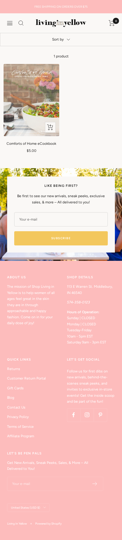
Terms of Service (20, 427)
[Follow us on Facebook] (73, 415)
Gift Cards (15, 388)
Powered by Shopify (48, 523)
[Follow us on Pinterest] (100, 415)
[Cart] (112, 23)
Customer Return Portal (26, 378)
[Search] (21, 23)
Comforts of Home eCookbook (31, 144)
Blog (10, 398)
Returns (13, 369)
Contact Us (16, 407)
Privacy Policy (18, 417)
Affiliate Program (20, 436)
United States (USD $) (25, 508)
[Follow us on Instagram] (87, 415)
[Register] (94, 484)
